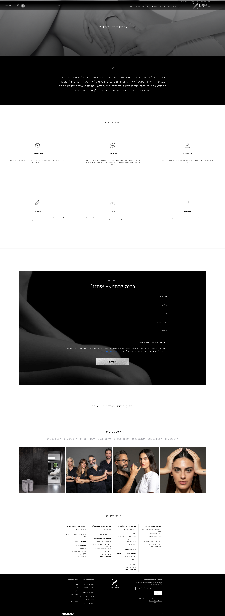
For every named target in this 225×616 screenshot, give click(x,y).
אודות (76, 587)
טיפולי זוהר (82, 539)
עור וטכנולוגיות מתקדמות (87, 596)
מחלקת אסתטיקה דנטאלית (101, 526)
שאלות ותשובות (73, 594)
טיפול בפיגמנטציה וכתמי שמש (102, 549)
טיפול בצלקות (107, 551)
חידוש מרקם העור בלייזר (104, 542)
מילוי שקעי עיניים (156, 539)
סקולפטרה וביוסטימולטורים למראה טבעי (151, 530)
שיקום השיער (81, 545)
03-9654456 (154, 603)
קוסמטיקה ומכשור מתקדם (76, 526)
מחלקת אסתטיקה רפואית (152, 526)
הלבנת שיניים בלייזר (105, 534)
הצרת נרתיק (132, 564)
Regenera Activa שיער (79, 551)
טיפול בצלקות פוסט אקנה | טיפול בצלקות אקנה (101, 545)
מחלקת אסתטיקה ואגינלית (126, 553)
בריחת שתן (133, 562)
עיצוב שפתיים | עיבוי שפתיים (153, 536)
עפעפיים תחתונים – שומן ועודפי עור (125, 536)
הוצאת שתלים (132, 544)
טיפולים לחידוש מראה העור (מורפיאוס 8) (75, 535)
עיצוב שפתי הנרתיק (130, 556)
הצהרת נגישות (74, 601)
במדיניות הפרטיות (112, 351)
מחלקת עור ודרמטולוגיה (102, 539)
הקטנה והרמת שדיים (130, 529)
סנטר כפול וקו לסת (130, 539)
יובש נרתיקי (132, 559)
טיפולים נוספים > (155, 547)
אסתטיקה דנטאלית (88, 592)
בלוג (76, 591)
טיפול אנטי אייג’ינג (81, 529)
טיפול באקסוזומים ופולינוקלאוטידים (151, 541)
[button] (162, 6)
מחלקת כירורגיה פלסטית (127, 526)
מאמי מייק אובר (131, 541)
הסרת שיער (82, 532)
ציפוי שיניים (107, 529)
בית (209, 1)
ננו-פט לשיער (82, 556)
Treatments (202, 1)
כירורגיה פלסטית (193, 1)
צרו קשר (75, 598)
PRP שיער (83, 549)
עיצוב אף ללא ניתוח (155, 534)
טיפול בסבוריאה (106, 554)
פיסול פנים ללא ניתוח (155, 544)
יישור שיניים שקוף (106, 532)
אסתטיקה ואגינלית (89, 603)
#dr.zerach (172, 438)
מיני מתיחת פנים (131, 547)
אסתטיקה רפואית (89, 584)
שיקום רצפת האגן (131, 567)
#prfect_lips (155, 438)
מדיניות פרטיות (73, 605)
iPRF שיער (83, 554)
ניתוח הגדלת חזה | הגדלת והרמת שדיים (126, 533)
